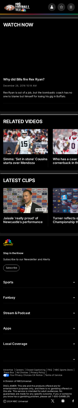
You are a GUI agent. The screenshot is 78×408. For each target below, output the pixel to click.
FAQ (50, 370)
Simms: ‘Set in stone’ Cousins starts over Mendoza (25, 161)
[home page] (16, 7)
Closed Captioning (35, 370)
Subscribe (11, 267)
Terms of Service (53, 375)
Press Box (9, 372)
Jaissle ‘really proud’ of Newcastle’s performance (23, 220)
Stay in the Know (13, 253)
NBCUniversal (24, 381)
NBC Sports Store (64, 370)
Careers (20, 370)
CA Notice (37, 375)
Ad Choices (22, 372)
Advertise (8, 370)
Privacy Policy (38, 372)
